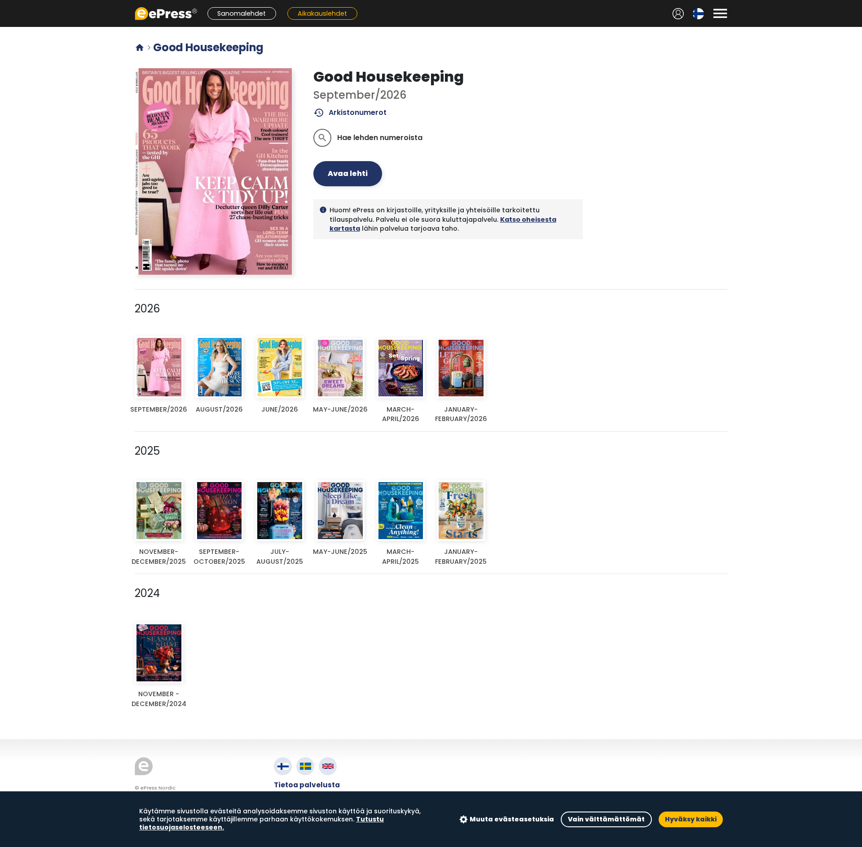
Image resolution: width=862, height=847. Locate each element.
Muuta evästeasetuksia (512, 819)
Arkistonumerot (350, 112)
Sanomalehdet (241, 13)
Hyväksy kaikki (691, 819)
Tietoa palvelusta (307, 785)
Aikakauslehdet (322, 13)
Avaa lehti (348, 173)
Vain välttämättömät (606, 819)
